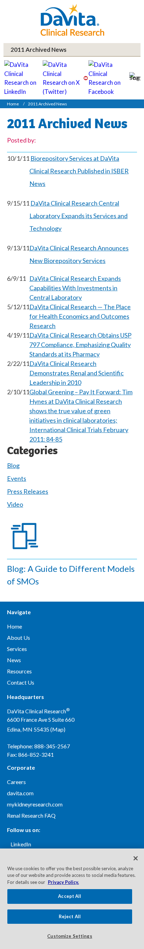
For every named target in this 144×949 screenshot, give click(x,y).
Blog (13, 465)
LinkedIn (20, 844)
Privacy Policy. (63, 882)
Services (17, 648)
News (14, 660)
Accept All (69, 896)
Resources (19, 671)
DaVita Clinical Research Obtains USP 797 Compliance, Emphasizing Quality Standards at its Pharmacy (80, 344)
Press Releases (27, 491)
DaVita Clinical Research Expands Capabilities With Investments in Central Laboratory (75, 288)
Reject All (70, 916)
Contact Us (20, 682)
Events (16, 478)
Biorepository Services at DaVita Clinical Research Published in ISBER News (79, 170)
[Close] (135, 858)
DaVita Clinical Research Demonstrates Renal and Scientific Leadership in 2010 (76, 373)
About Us (18, 637)
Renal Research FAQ (31, 815)
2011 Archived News (38, 49)
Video (15, 504)
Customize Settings (69, 936)
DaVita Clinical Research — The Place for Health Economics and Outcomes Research (80, 316)
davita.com (20, 793)
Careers (16, 781)
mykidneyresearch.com (35, 804)
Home (13, 103)
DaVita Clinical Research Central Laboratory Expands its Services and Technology (78, 215)
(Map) (57, 729)
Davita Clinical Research (72, 20)
